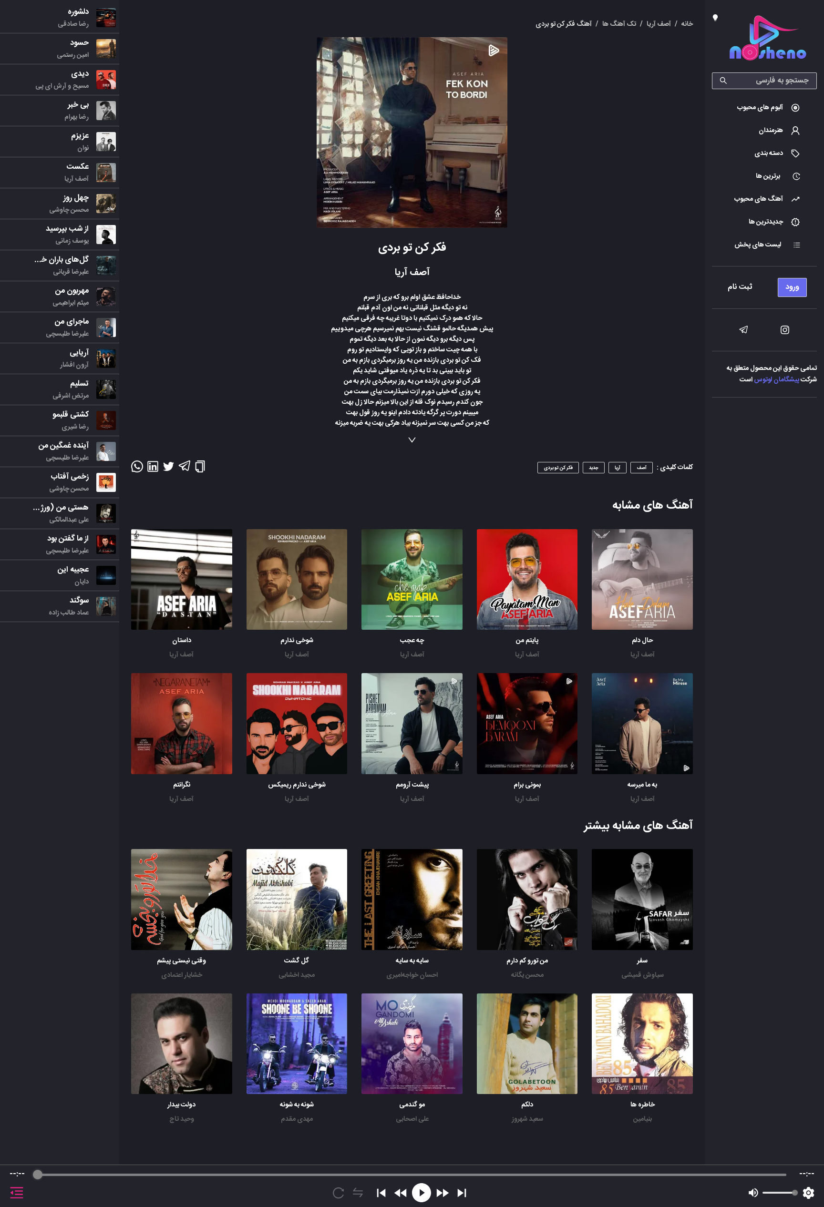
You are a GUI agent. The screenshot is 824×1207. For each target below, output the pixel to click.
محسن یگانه (527, 975)
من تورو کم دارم (527, 961)
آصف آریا (642, 655)
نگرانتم (181, 785)
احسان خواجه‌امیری (412, 975)
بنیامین (642, 1119)
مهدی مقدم (297, 1119)
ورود (792, 287)
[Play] (421, 1192)
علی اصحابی (412, 1119)
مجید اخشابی (296, 975)
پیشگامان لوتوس (776, 380)
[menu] (764, 284)
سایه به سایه (412, 961)
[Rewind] (400, 1193)
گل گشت (296, 961)
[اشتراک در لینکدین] (153, 469)
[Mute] (753, 1193)
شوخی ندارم (296, 640)
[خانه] (768, 39)
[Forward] (442, 1193)
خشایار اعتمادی (181, 975)
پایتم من (527, 640)
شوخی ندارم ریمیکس (297, 785)
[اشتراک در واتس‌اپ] (137, 469)
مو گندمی (412, 1105)
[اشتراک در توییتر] (169, 469)
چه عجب (412, 640)
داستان (181, 640)
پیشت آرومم (412, 785)
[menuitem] (764, 107)
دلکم (527, 1105)
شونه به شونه (297, 1105)
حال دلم (642, 640)
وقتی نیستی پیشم (181, 961)
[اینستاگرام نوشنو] (784, 329)
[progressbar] (412, 1174)
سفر (642, 961)
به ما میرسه (642, 785)
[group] (412, 1186)
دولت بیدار (181, 1105)
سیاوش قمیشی (642, 975)
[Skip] (461, 1193)
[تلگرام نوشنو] (743, 329)
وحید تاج (181, 1119)
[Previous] (381, 1193)
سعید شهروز (527, 1119)
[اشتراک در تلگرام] (184, 470)
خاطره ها (642, 1105)
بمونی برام (527, 785)
